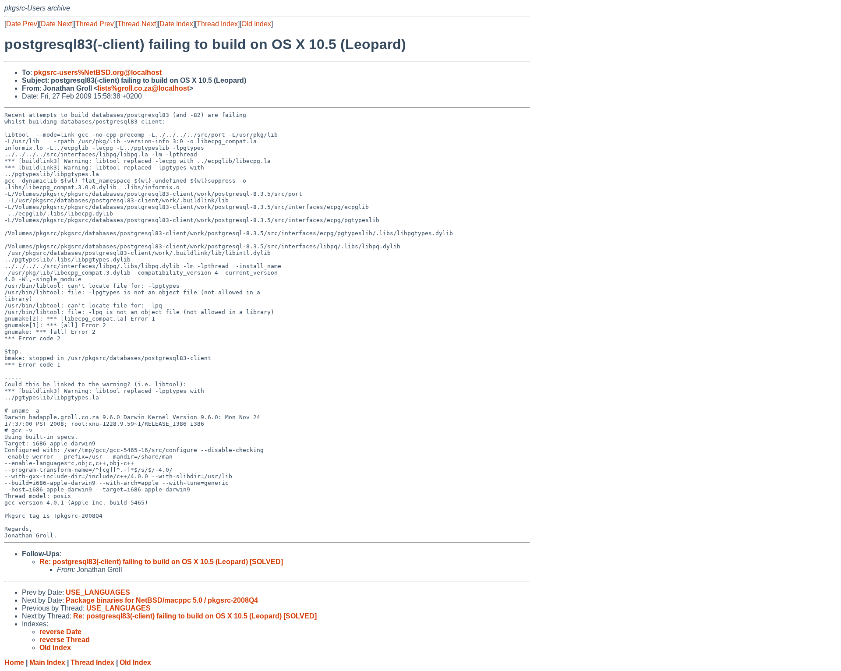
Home (14, 662)
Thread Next (136, 24)
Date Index (176, 24)
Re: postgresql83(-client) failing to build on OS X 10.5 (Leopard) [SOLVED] (161, 561)
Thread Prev (94, 24)
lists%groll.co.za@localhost (143, 88)
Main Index (47, 662)
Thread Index (217, 24)
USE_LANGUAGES (98, 592)
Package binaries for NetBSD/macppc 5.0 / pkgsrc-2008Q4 (162, 600)
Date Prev (21, 24)
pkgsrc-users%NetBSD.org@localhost (98, 72)
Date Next (56, 24)
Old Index (256, 24)
